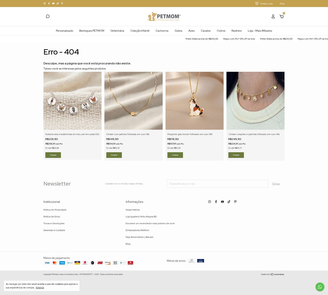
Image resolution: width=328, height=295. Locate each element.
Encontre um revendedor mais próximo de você (150, 223)
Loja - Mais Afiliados (260, 30)
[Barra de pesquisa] (47, 17)
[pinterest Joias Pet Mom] (62, 3)
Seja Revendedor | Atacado (139, 237)
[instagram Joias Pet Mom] (44, 3)
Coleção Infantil (139, 30)
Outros (221, 30)
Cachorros (162, 30)
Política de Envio (51, 216)
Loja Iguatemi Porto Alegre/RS (141, 216)
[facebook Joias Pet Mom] (49, 3)
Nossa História (133, 209)
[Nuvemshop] (273, 274)
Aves (191, 30)
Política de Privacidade (54, 209)
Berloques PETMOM (91, 30)
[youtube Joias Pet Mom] (53, 3)
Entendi (40, 287)
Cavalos (206, 30)
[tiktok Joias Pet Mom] (58, 3)
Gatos (178, 30)
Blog (128, 243)
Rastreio (237, 30)
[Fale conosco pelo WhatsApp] (320, 287)
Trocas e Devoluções (53, 223)
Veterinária (117, 30)
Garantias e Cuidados (54, 230)
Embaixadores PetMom (137, 230)
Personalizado (64, 30)
